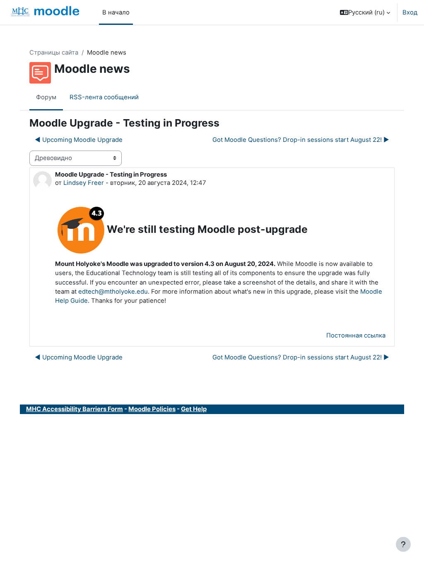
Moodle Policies (152, 409)
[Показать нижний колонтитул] (403, 544)
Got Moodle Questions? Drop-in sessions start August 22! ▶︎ (300, 140)
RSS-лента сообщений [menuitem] (104, 97)
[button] (365, 12)
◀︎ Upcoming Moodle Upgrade (79, 140)
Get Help (194, 409)
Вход (409, 12)
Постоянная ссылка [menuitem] (355, 335)
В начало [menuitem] (116, 12)
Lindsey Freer (83, 183)
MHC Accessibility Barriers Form (74, 409)
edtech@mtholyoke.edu (113, 291)
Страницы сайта (53, 52)
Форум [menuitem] (46, 97)
